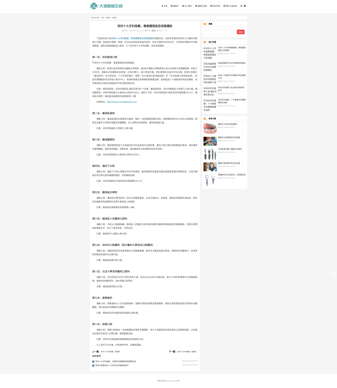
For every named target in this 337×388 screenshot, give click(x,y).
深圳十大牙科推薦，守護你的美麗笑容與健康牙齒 (115, 361)
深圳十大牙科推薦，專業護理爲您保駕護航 (132, 38)
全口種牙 (188, 6)
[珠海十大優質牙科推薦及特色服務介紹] (210, 79)
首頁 (165, 6)
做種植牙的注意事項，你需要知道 (232, 175)
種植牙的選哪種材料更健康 (229, 137)
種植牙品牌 (202, 6)
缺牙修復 (216, 6)
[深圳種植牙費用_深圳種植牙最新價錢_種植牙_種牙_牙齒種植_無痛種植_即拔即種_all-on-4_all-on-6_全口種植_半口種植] (106, 6)
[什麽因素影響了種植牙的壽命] (210, 154)
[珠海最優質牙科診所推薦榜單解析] (210, 67)
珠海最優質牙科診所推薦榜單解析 (232, 63)
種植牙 (176, 6)
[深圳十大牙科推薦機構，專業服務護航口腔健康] (210, 53)
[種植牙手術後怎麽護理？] (210, 128)
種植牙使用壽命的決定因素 (229, 163)
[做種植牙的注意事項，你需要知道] (210, 180)
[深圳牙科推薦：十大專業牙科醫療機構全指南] (210, 105)
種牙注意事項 (231, 6)
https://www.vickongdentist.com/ (122, 102)
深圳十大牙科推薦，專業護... (111, 352)
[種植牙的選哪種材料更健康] (210, 141)
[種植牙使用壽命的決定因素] (210, 166)
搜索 (241, 32)
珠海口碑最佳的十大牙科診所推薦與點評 (111, 365)
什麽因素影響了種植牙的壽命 (230, 149)
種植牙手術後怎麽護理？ (228, 124)
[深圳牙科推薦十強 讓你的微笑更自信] (210, 91)
